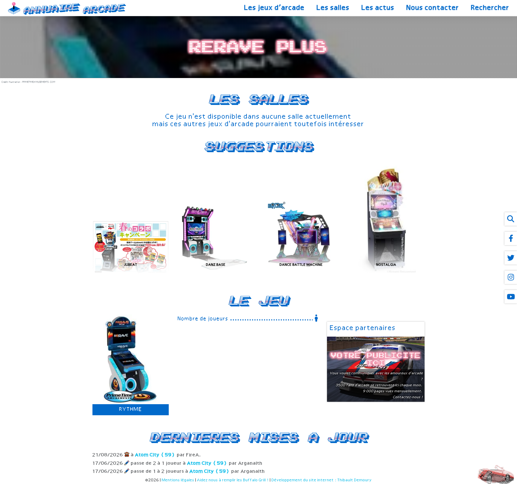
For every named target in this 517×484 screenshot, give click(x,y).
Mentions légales (178, 480)
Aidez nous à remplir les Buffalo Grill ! (233, 480)
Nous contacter (433, 8)
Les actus (378, 8)
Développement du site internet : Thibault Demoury (322, 480)
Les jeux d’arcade (274, 8)
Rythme (130, 409)
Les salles (333, 8)
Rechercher (490, 8)
